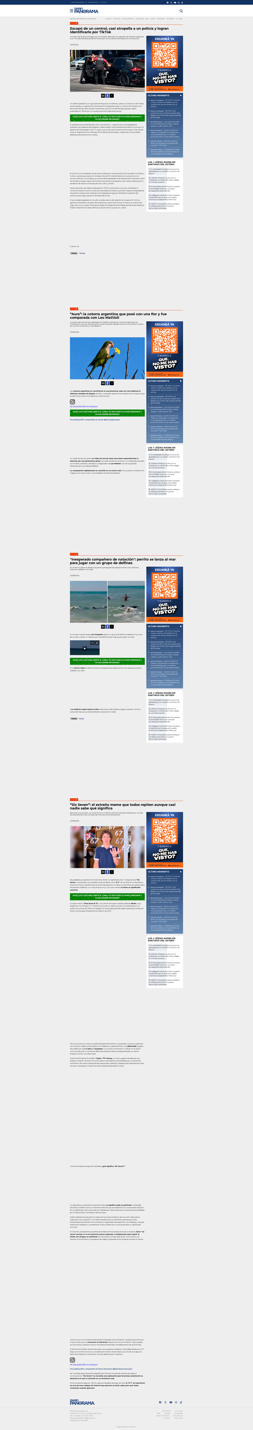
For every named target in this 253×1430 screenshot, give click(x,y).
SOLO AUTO (104, 2)
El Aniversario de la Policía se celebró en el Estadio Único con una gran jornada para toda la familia (164, 189)
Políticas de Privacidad (79, 1420)
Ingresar (179, 8)
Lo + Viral (179, 18)
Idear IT (133, 1427)
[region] (107, 154)
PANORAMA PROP (93, 2)
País (147, 18)
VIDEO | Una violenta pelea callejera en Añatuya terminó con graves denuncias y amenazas (164, 206)
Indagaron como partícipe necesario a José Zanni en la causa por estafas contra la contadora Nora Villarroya (164, 197)
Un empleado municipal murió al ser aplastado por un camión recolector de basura (164, 171)
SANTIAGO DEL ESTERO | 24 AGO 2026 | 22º (83, 18)
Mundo (153, 18)
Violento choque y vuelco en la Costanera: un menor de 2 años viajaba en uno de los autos (164, 180)
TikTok (82, 253)
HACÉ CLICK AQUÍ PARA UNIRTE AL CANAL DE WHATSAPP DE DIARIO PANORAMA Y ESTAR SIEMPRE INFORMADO (107, 118)
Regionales (140, 18)
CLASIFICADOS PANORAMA (78, 2)
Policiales (116, 18)
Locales (108, 18)
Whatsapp (170, 18)
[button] (71, 11)
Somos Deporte (128, 18)
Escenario (161, 18)
